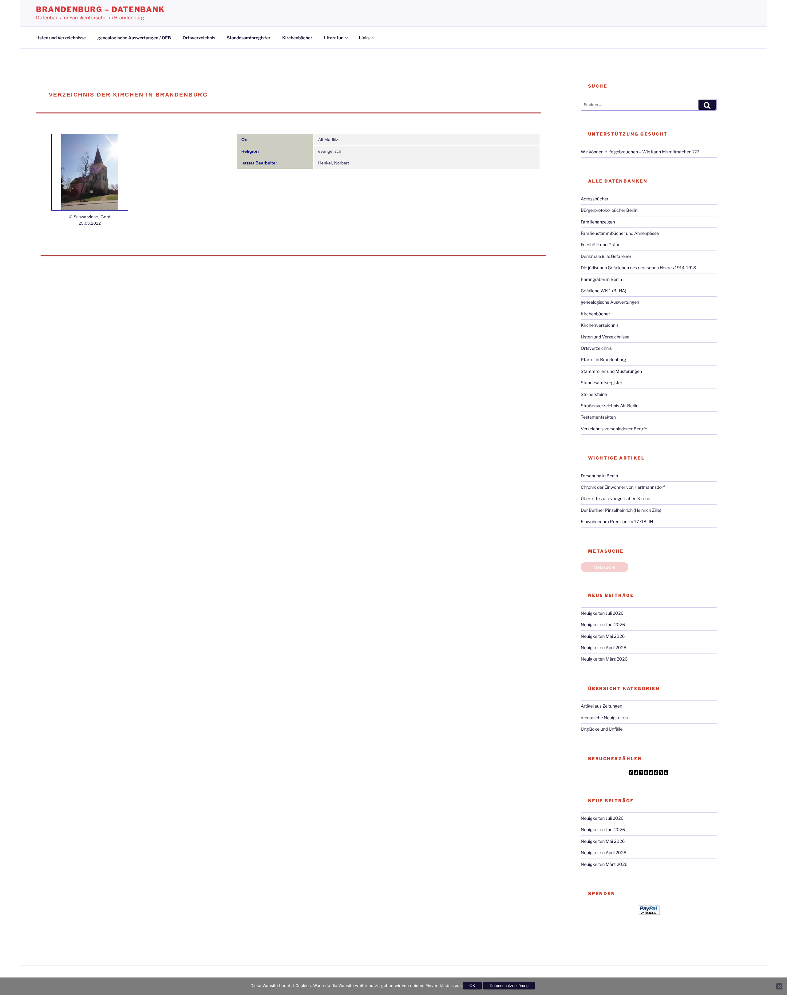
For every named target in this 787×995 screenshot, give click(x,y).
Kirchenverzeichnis (600, 325)
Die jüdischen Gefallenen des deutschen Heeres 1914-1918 (638, 267)
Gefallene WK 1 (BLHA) (603, 290)
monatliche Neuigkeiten (604, 717)
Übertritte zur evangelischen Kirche (615, 498)
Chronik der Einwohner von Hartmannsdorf (623, 487)
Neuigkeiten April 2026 (603, 647)
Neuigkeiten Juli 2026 (602, 613)
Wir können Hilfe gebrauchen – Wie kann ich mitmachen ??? (640, 151)
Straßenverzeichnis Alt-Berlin (610, 405)
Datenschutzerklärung (509, 985)
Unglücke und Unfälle (602, 729)
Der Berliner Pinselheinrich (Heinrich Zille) (621, 510)
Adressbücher (594, 198)
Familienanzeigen (598, 221)
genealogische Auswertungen (610, 302)
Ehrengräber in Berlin (601, 279)
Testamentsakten (598, 417)
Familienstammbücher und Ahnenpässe (620, 233)
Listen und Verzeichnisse (60, 37)
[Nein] (779, 986)
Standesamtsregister (249, 37)
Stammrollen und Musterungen (611, 371)
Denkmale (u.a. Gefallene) (606, 256)
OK (472, 985)
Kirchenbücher (297, 37)
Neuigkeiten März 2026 (604, 658)
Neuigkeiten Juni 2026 (603, 624)
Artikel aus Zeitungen (601, 706)
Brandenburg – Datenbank (100, 9)
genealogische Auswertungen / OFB (134, 37)
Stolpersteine (594, 394)
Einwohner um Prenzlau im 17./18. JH (617, 521)
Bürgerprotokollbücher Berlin (609, 210)
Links (364, 37)
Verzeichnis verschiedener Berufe (614, 428)
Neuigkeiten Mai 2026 (603, 636)
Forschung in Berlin (599, 475)
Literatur (333, 37)
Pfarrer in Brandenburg (603, 359)
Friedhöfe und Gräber (601, 244)
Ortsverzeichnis (199, 37)
